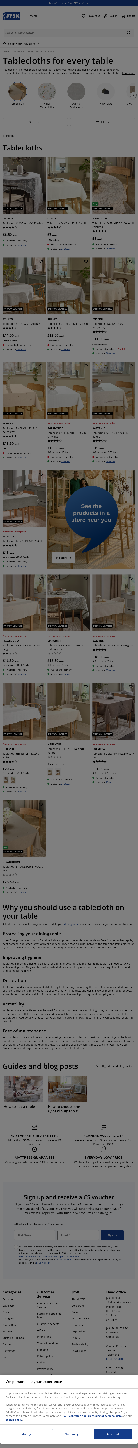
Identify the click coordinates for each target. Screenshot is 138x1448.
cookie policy (14, 1419)
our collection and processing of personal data (93, 1416)
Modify (26, 1434)
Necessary (72, 1434)
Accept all (113, 1434)
